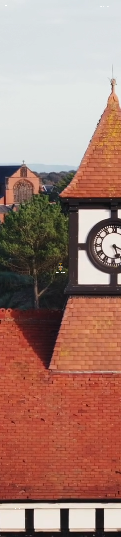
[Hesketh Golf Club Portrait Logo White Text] (60, 263)
